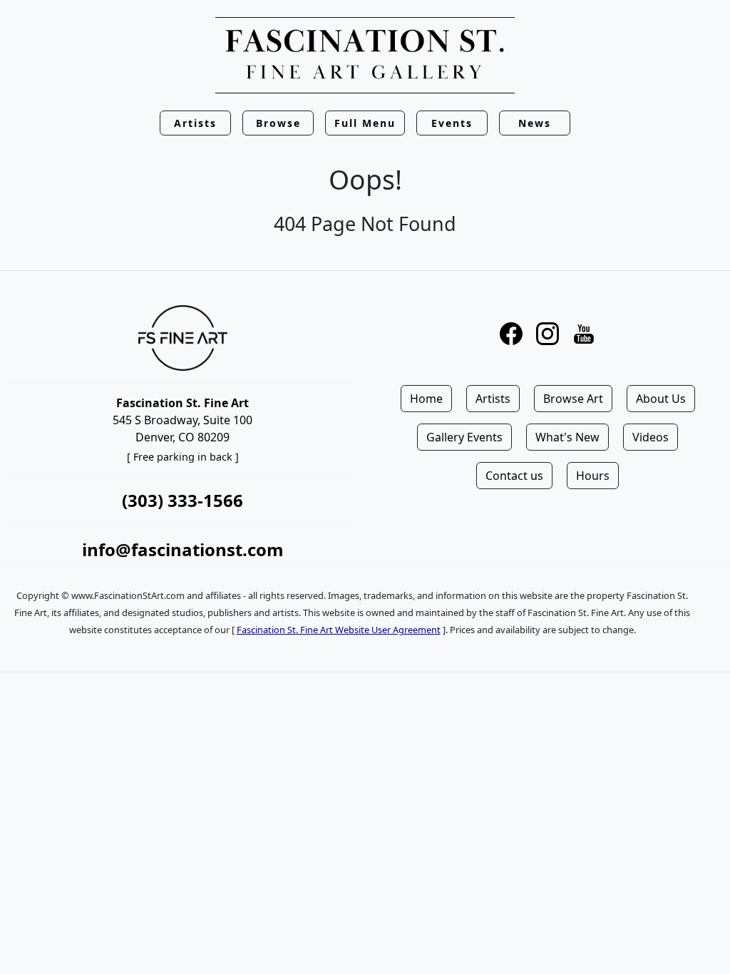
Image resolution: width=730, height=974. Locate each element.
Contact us (514, 475)
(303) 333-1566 (182, 500)
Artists (492, 398)
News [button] (534, 123)
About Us (661, 398)
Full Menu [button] (365, 123)
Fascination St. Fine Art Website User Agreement (339, 629)
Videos (650, 437)
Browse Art (573, 398)
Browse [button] (278, 123)
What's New (567, 437)
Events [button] (452, 123)
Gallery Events (464, 437)
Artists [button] (195, 123)
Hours (593, 475)
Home (426, 398)
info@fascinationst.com (183, 549)
